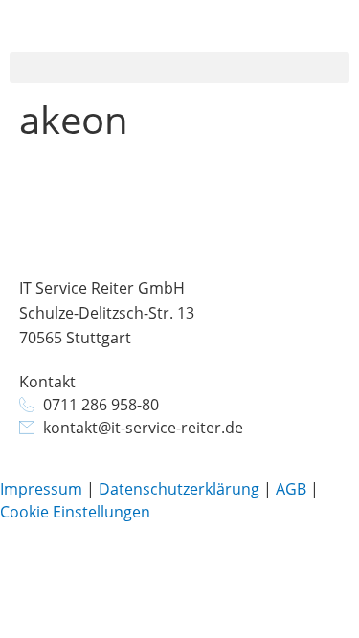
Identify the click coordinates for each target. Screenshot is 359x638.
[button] (179, 67)
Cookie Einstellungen (75, 511)
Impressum (41, 488)
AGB (291, 488)
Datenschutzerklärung (179, 488)
